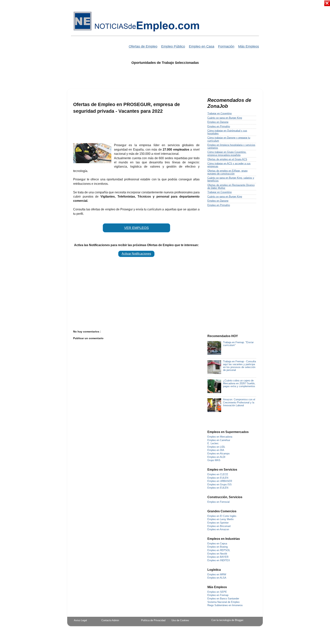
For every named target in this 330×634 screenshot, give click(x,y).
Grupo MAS (213, 460)
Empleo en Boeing (217, 547)
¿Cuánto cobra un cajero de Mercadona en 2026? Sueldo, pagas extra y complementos (239, 383)
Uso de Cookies (180, 620)
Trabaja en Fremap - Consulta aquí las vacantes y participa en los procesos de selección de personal (239, 365)
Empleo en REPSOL (218, 550)
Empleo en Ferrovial (218, 502)
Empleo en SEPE (217, 592)
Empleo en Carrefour (218, 440)
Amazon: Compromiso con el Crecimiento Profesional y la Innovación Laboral (239, 402)
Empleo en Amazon (218, 529)
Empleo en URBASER (219, 481)
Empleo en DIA (215, 450)
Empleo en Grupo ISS (219, 484)
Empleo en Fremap (217, 595)
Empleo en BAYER (217, 557)
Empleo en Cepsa (217, 543)
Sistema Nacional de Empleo (223, 602)
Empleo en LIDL (216, 447)
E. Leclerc (213, 443)
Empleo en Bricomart (219, 526)
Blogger (239, 620)
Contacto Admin (110, 620)
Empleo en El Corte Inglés (221, 516)
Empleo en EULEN (217, 478)
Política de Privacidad (153, 620)
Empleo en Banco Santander (223, 598)
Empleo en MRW (216, 574)
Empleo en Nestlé (217, 553)
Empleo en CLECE (217, 474)
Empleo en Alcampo (218, 453)
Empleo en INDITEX (218, 560)
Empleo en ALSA (216, 577)
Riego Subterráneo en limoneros (225, 605)
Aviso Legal (80, 620)
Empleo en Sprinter (218, 522)
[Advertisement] (165, 79)
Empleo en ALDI (216, 457)
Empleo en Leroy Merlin (220, 519)
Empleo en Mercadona (219, 436)
